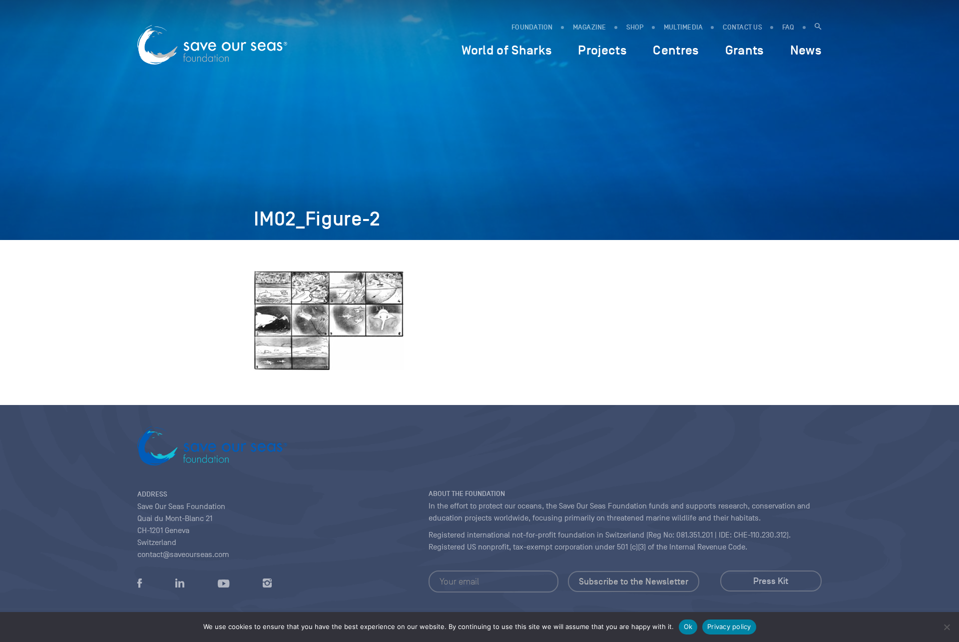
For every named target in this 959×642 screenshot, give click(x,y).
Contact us (742, 27)
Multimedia (683, 27)
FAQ (788, 27)
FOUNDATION (532, 27)
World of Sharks (507, 50)
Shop (635, 27)
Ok (688, 626)
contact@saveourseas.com (183, 554)
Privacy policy (729, 626)
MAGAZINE (589, 27)
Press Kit (770, 581)
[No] (947, 627)
